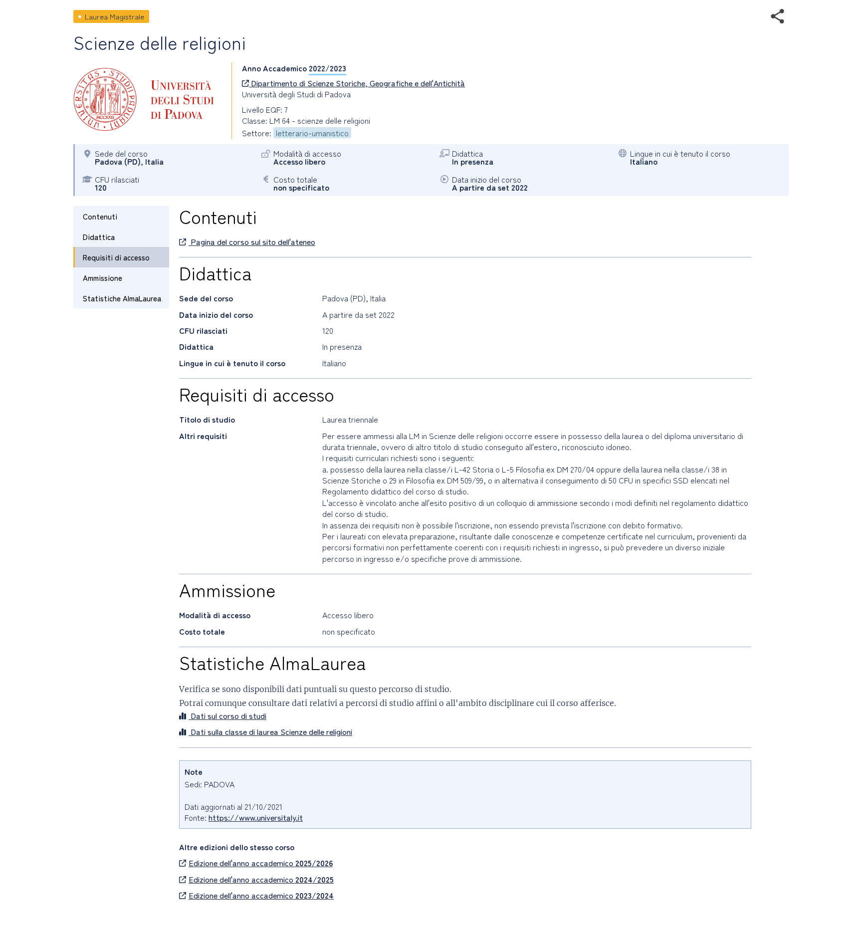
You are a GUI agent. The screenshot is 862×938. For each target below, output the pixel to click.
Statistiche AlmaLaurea (122, 298)
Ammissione (102, 277)
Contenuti (100, 216)
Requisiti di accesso (116, 257)
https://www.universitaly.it (256, 817)
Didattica (99, 237)
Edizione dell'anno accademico (261, 862)
